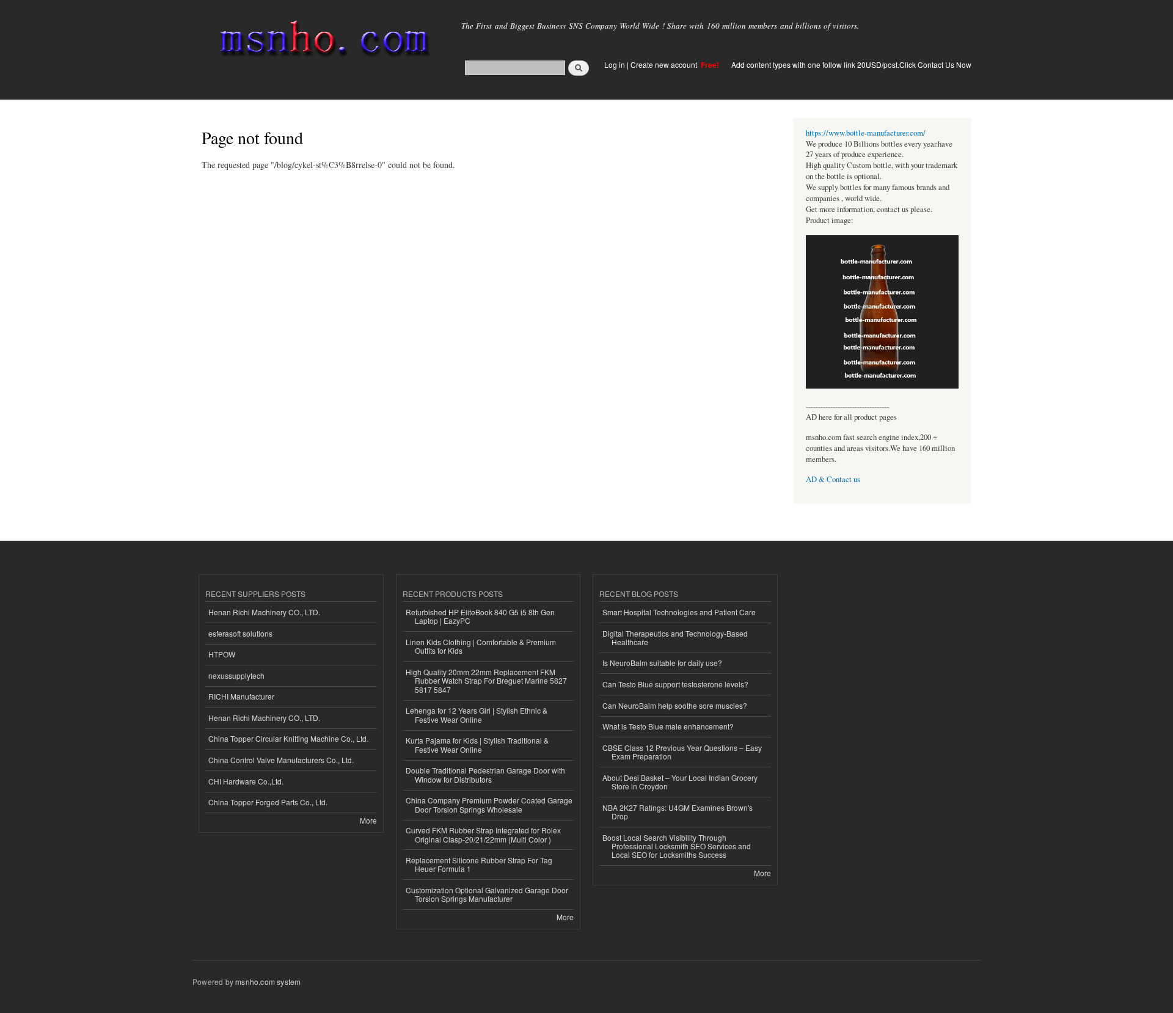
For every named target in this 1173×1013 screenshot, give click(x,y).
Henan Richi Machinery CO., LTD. (264, 612)
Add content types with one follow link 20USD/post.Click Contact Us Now (851, 64)
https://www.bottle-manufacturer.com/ (866, 133)
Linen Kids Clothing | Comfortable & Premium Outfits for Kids (481, 646)
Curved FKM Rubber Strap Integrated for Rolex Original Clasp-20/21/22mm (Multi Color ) (483, 834)
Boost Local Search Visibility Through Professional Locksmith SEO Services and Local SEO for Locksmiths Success (676, 846)
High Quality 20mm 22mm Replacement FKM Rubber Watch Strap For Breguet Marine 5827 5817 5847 (486, 681)
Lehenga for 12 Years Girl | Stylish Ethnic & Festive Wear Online (476, 714)
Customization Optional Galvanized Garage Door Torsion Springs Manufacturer (487, 894)
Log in (614, 64)
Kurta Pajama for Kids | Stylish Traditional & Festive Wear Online (477, 744)
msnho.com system (268, 981)
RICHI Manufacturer (241, 696)
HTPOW (221, 654)
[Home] (322, 41)
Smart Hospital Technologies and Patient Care (679, 612)
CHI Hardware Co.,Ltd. (245, 781)
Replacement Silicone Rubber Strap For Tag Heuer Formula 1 (479, 864)
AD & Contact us (833, 479)
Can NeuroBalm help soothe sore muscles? (674, 705)
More (368, 820)
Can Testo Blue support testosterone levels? (675, 684)
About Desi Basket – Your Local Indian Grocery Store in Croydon (680, 781)
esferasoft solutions (240, 633)
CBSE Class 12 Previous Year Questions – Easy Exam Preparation (682, 751)
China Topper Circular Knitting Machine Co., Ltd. (288, 738)
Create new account (664, 64)
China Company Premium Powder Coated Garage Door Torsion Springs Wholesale (489, 804)
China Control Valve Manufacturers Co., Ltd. (281, 760)
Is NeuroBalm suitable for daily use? (662, 662)
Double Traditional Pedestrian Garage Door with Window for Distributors (485, 774)
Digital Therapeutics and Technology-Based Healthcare (675, 637)
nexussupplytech (236, 675)
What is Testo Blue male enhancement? (668, 726)
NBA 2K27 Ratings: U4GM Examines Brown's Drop (677, 811)
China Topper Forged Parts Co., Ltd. (267, 802)
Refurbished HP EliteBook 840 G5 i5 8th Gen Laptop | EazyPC (480, 616)
